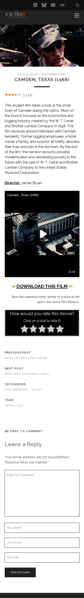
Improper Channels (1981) (27, 373)
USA (20, 405)
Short (36, 389)
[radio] (24, 329)
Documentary (54, 74)
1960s (10, 405)
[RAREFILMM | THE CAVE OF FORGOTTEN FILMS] (16, 17)
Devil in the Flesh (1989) (26, 357)
